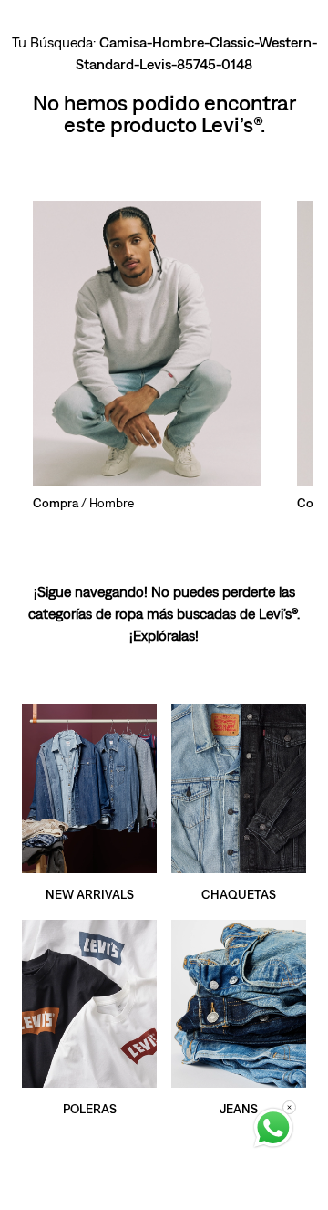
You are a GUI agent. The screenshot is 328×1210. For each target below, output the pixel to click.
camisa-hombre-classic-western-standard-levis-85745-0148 (196, 53)
